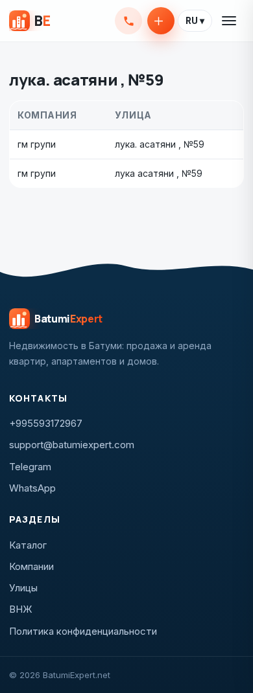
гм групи (37, 144)
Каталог (28, 545)
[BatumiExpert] (29, 20)
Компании (31, 566)
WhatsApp (32, 488)
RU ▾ (195, 21)
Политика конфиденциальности (83, 631)
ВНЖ (20, 609)
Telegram (30, 466)
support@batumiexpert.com (71, 444)
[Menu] (229, 20)
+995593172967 (128, 20)
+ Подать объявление (161, 20)
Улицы (23, 588)
